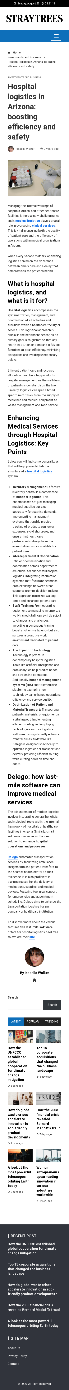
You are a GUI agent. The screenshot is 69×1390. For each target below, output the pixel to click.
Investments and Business (24, 77)
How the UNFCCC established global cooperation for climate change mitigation (32, 1248)
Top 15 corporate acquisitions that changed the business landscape (31, 1268)
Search (13, 997)
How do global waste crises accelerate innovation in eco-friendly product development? (19, 1123)
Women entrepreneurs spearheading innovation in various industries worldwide (47, 1181)
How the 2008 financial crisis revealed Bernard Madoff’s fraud (48, 1119)
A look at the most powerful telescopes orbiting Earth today (19, 1176)
